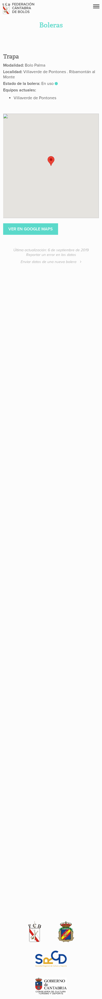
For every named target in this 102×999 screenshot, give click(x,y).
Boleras (51, 25)
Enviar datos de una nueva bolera (49, 262)
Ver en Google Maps (30, 229)
